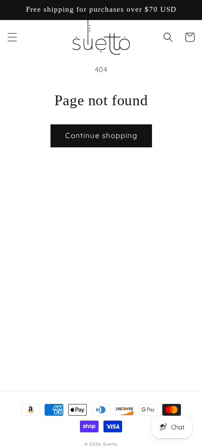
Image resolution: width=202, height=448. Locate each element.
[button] (12, 37)
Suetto (110, 444)
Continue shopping (101, 135)
